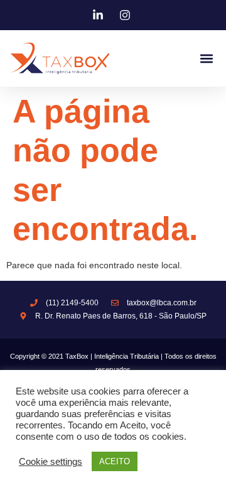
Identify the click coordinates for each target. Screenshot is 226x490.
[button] (206, 58)
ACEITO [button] (114, 461)
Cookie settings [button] (50, 462)
